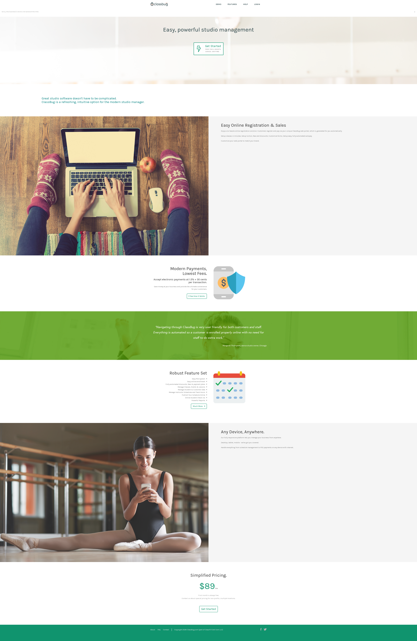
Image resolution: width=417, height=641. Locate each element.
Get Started (208, 609)
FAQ (159, 630)
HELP (245, 4)
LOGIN (257, 4)
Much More (198, 406)
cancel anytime (212, 51)
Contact (166, 630)
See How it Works (197, 296)
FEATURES (232, 4)
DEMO (218, 4)
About (152, 630)
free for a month (213, 49)
